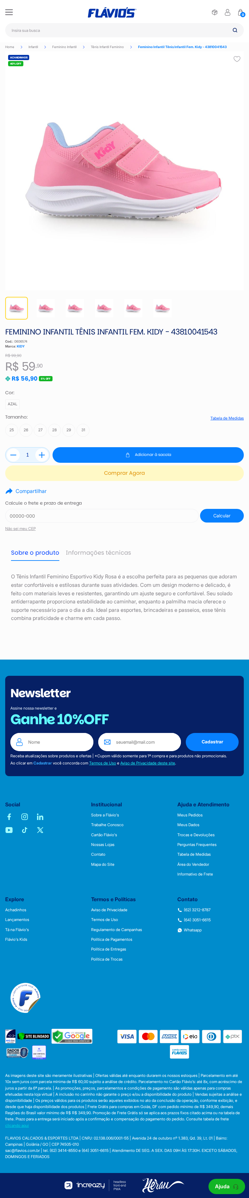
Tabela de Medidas (227, 418)
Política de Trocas (107, 959)
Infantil (33, 47)
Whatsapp (193, 930)
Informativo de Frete (195, 874)
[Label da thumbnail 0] (16, 308)
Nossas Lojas (102, 844)
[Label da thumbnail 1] (45, 308)
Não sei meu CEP (20, 528)
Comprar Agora (124, 473)
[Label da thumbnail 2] (75, 308)
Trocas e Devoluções (196, 835)
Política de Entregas (108, 949)
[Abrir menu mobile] (9, 12)
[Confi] (39, 1052)
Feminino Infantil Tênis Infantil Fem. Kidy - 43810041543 (182, 47)
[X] (40, 830)
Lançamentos (17, 919)
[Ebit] (10, 1036)
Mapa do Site (102, 864)
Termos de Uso (102, 763)
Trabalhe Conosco (107, 825)
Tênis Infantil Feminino (107, 47)
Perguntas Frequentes (197, 844)
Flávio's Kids (16, 939)
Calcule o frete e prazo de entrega (43, 503)
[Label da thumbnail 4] (133, 308)
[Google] (72, 1036)
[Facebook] (9, 817)
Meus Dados (188, 825)
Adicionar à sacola (153, 454)
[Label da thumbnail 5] (162, 308)
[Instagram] (25, 817)
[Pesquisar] (235, 30)
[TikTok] (25, 830)
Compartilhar (31, 491)
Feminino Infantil (64, 47)
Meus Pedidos (190, 815)
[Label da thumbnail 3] (104, 308)
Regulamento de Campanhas (116, 929)
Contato (98, 854)
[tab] (35, 553)
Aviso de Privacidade (109, 910)
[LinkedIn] (40, 817)
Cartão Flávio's (104, 835)
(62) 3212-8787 (197, 910)
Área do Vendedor (193, 864)
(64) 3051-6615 (197, 920)
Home (9, 47)
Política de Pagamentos (111, 939)
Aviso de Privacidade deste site (147, 763)
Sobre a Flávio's (105, 815)
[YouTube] (9, 830)
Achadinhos (15, 910)
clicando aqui (17, 1125)
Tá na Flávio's (17, 929)
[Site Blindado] (34, 1036)
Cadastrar (212, 741)
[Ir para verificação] (214, 12)
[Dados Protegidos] (17, 1052)
